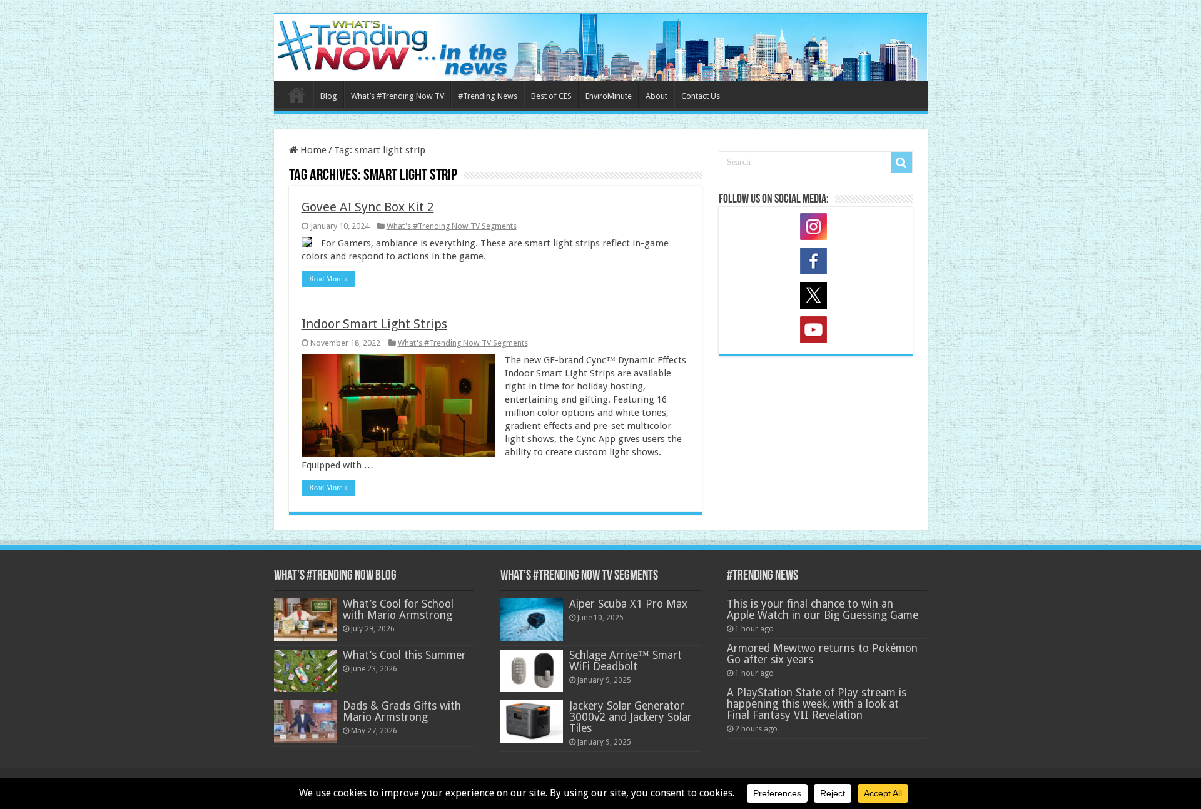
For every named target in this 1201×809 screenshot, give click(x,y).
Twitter (815, 297)
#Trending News (487, 96)
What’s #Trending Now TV (397, 96)
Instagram (815, 228)
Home (296, 94)
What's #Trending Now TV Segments (452, 226)
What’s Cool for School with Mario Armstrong (398, 609)
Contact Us (700, 96)
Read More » (328, 278)
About (656, 96)
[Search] (901, 162)
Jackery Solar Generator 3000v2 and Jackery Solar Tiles (630, 717)
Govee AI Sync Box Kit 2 (368, 206)
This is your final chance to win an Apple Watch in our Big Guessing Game (822, 609)
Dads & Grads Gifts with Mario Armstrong (402, 711)
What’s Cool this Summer (404, 655)
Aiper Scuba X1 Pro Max (628, 604)
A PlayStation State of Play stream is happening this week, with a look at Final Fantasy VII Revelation (816, 703)
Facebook (815, 263)
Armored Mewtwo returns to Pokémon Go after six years (822, 654)
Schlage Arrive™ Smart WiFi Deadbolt (625, 661)
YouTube (815, 332)
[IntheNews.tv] (601, 46)
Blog (328, 96)
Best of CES (551, 96)
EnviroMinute (608, 96)
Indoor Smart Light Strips (374, 323)
